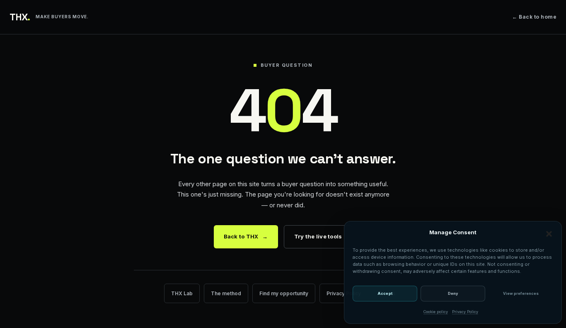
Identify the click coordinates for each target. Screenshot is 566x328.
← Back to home (534, 17)
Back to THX (246, 236)
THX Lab (182, 293)
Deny (453, 293)
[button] (549, 234)
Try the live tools (318, 236)
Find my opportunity (283, 293)
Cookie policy (435, 311)
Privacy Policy (465, 311)
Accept (384, 293)
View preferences (521, 293)
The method (226, 293)
